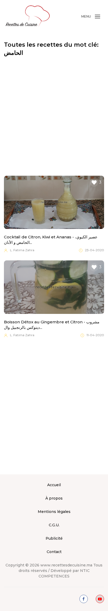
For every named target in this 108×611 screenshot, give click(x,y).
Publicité (54, 538)
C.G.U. (54, 525)
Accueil (54, 485)
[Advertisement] (54, 116)
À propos (54, 498)
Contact (54, 551)
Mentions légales (54, 511)
